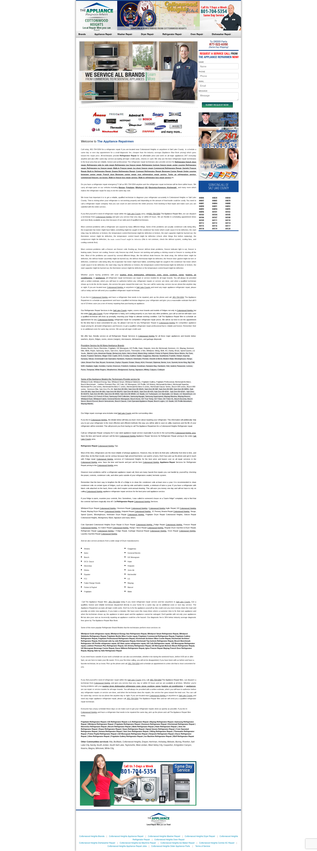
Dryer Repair (147, 34)
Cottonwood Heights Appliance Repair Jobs (127, 846)
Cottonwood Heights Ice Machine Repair (138, 842)
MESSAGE (203, 90)
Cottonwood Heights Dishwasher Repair (97, 842)
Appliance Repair (103, 34)
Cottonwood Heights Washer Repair (164, 836)
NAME (201, 62)
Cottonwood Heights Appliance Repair (126, 836)
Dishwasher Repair (221, 34)
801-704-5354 (214, 11)
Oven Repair (197, 34)
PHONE (202, 71)
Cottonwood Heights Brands (92, 836)
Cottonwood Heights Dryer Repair (200, 836)
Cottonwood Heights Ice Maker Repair (177, 842)
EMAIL (201, 81)
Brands (82, 34)
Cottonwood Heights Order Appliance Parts (170, 846)
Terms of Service (202, 846)
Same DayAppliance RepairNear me (228, 118)
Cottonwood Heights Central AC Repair (216, 842)
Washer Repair (124, 34)
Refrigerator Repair (172, 34)
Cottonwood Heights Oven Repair (169, 839)
